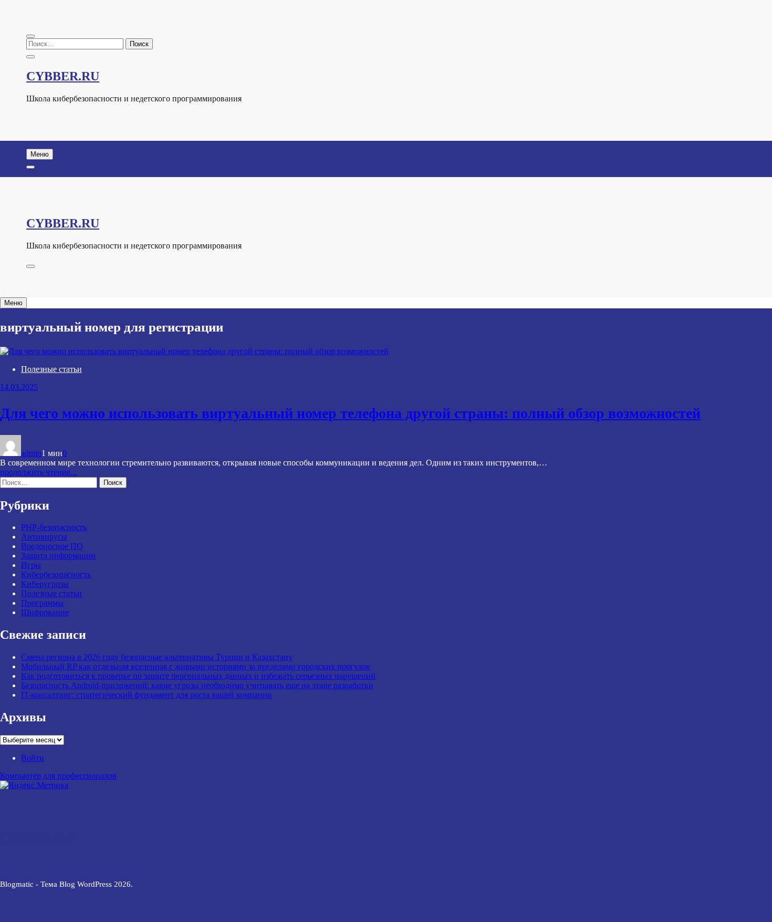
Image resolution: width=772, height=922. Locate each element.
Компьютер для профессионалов (58, 775)
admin (31, 453)
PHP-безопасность (54, 527)
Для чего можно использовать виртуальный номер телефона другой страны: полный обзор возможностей (350, 413)
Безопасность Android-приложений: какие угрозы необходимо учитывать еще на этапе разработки (197, 685)
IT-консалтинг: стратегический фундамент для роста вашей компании (146, 694)
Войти (32, 757)
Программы (42, 602)
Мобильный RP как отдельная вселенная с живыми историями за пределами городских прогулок (195, 666)
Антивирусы (44, 536)
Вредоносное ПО (52, 546)
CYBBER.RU (62, 76)
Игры (31, 565)
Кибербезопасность (56, 574)
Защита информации (58, 555)
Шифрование (45, 612)
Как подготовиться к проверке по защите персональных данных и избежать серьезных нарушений (198, 675)
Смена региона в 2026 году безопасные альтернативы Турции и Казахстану (157, 656)
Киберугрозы (45, 583)
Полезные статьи (51, 369)
